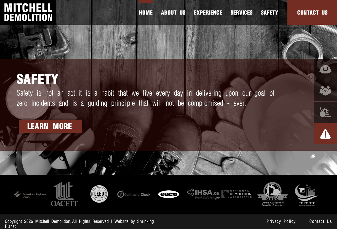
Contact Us (320, 221)
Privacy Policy (281, 221)
